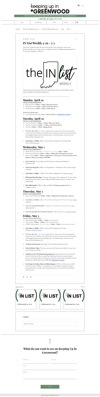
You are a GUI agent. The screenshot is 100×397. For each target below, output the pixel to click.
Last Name (53, 359)
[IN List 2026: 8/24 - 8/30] (26, 296)
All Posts (18, 29)
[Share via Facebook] (23, 277)
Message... (25, 371)
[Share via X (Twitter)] (27, 277)
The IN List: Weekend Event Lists (50, 29)
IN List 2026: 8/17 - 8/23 (48, 304)
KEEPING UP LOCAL (47, 19)
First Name (25, 359)
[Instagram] (77, 22)
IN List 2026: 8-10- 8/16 (72, 304)
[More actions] (76, 39)
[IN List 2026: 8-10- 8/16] (73, 296)
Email (24, 365)
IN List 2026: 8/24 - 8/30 (24, 304)
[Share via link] (30, 277)
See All (82, 286)
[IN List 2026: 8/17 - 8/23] (50, 296)
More (68, 29)
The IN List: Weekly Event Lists (31, 29)
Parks (62, 29)
